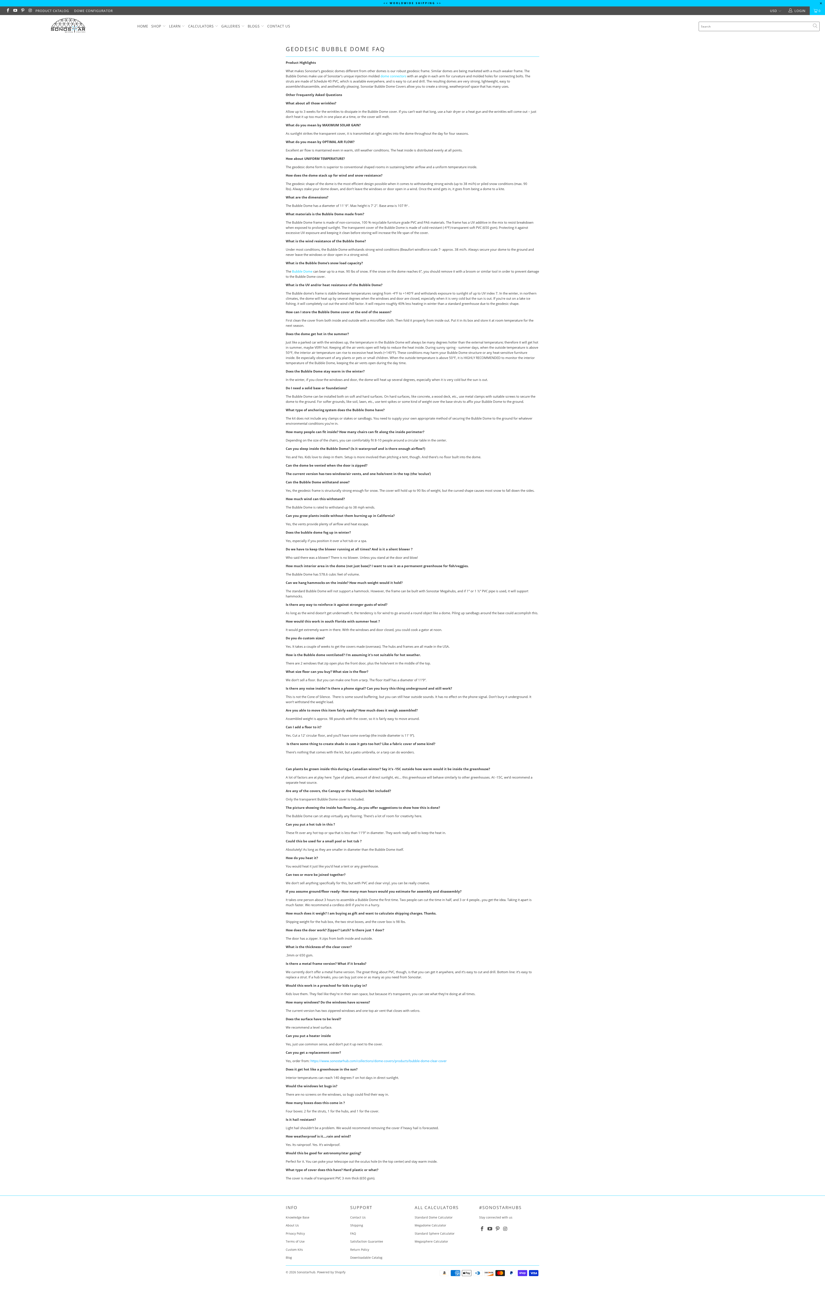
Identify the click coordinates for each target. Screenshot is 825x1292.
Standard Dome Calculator (434, 1217)
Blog (289, 1257)
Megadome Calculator (430, 1225)
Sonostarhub (306, 1272)
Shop (156, 26)
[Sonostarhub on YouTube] (15, 11)
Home (142, 26)
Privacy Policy (295, 1233)
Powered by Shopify (331, 1272)
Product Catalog (52, 11)
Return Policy (359, 1250)
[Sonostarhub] (68, 26)
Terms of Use (295, 1241)
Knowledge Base (297, 1217)
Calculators (201, 26)
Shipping (356, 1225)
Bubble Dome (302, 271)
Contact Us (278, 26)
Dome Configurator (93, 11)
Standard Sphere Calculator (435, 1233)
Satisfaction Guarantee (366, 1241)
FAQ (353, 1233)
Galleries (231, 26)
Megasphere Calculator (431, 1241)
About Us (292, 1225)
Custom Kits (294, 1250)
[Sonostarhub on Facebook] (7, 11)
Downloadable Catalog (366, 1257)
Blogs (254, 26)
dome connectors (393, 76)
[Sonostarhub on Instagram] (30, 11)
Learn (175, 26)
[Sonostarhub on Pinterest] (22, 11)
